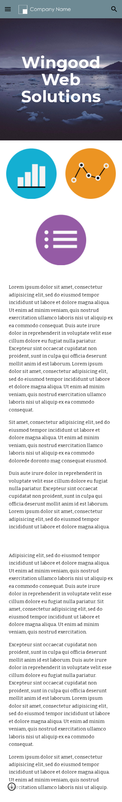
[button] (8, 9)
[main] (61, 79)
